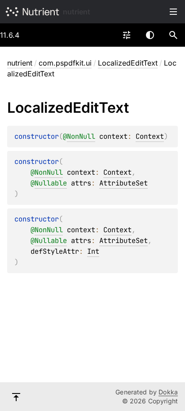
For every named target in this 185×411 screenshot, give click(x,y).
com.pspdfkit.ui (65, 62)
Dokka (168, 392)
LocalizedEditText (128, 62)
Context (150, 136)
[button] (173, 35)
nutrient (76, 11)
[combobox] (126, 35)
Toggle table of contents (173, 11)
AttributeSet (123, 183)
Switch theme (150, 35)
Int (93, 251)
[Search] (173, 35)
